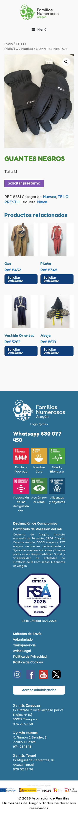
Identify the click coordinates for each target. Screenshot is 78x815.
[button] (66, 62)
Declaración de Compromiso (35, 523)
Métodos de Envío (27, 634)
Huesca (27, 49)
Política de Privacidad (30, 657)
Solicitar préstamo (24, 183)
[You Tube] (43, 678)
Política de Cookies (28, 662)
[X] (56, 678)
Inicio (8, 44)
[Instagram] (17, 678)
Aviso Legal (22, 651)
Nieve (42, 202)
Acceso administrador (39, 690)
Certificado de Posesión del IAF (37, 529)
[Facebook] (30, 678)
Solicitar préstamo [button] (15, 279)
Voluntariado (23, 639)
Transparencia (24, 645)
